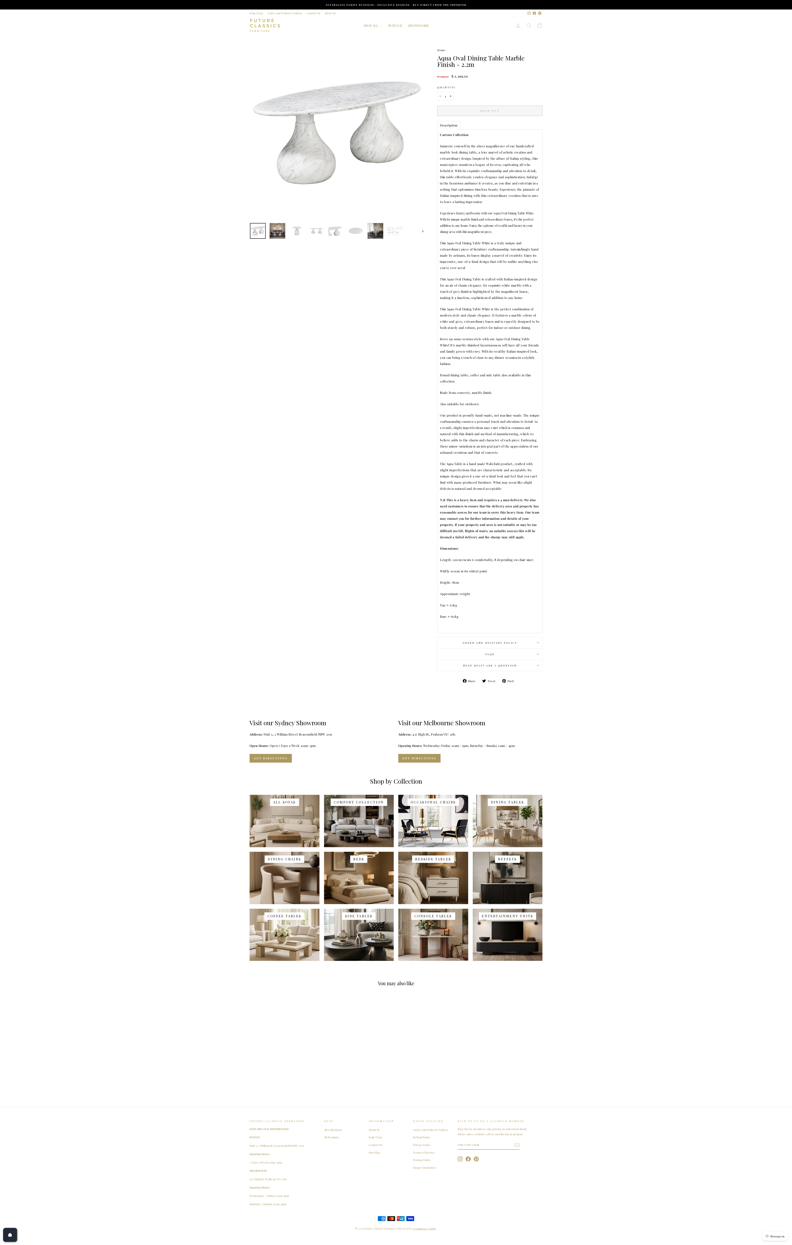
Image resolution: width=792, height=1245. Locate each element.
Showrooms (418, 26)
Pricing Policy (421, 1160)
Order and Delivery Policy (490, 642)
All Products (331, 1137)
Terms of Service (424, 1152)
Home (441, 50)
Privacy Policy (421, 1145)
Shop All (371, 26)
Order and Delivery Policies (284, 13)
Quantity (446, 87)
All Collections (333, 1130)
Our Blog (374, 1152)
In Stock (395, 26)
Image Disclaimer (424, 1167)
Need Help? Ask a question (490, 665)
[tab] (448, 125)
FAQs (489, 654)
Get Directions (271, 758)
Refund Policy (421, 1137)
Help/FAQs (256, 13)
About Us (330, 13)
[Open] (10, 1235)
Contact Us (313, 13)
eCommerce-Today (424, 1228)
